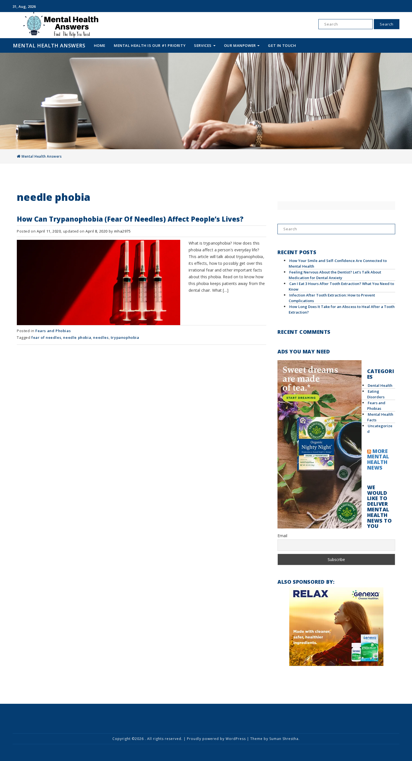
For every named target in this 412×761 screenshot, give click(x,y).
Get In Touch (282, 45)
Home (99, 45)
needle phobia (77, 337)
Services (203, 45)
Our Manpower (240, 45)
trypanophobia (125, 337)
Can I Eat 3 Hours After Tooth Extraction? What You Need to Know (341, 286)
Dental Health (380, 385)
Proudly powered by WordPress (216, 738)
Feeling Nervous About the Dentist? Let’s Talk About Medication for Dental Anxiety (335, 275)
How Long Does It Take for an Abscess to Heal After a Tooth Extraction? (342, 309)
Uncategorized (379, 428)
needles (100, 337)
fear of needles (46, 337)
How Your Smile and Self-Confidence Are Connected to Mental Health (338, 263)
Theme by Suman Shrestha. (275, 738)
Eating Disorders (376, 394)
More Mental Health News (378, 459)
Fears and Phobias (53, 330)
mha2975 (122, 231)
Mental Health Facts (380, 417)
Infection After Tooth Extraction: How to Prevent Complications (332, 298)
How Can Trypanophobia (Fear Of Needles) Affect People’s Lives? (130, 219)
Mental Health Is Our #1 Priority (150, 45)
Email (282, 535)
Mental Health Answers (49, 45)
